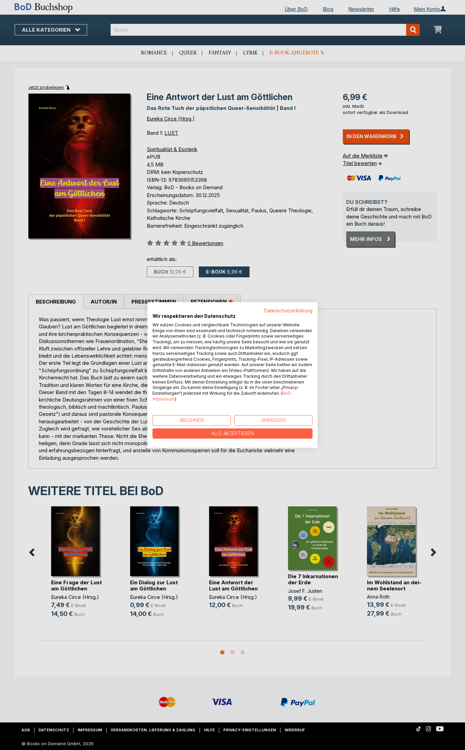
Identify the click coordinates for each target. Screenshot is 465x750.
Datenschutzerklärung (288, 310)
